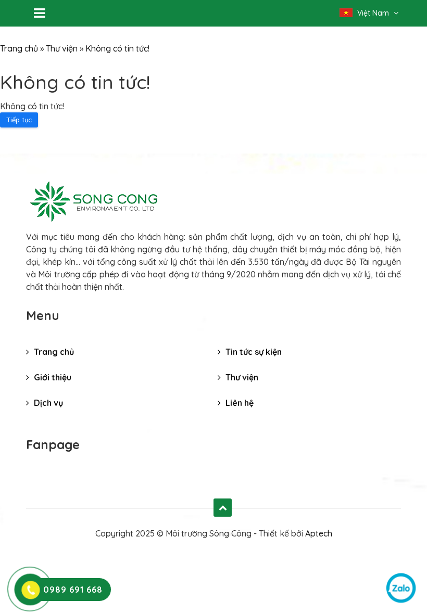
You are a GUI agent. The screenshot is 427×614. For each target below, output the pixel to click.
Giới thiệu (51, 377)
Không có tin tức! (117, 48)
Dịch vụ (47, 403)
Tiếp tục (19, 120)
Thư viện (62, 48)
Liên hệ (238, 403)
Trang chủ (19, 48)
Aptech (318, 533)
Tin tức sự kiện (252, 352)
